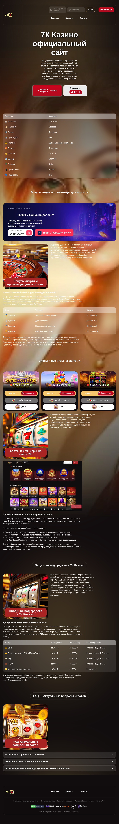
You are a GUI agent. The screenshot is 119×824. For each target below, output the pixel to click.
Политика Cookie (81, 801)
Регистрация (106, 10)
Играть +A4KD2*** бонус (55, 232)
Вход (90, 10)
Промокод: (75, 90)
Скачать (84, 18)
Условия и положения (64, 801)
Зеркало (69, 18)
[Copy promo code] (29, 232)
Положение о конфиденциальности (25, 801)
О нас (91, 801)
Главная (55, 18)
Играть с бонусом (48, 91)
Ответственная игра (48, 801)
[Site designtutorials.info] (13, 15)
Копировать (29, 393)
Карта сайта (100, 801)
